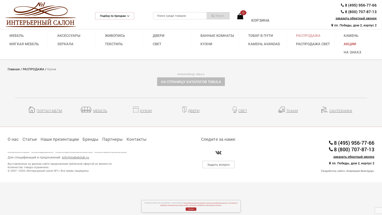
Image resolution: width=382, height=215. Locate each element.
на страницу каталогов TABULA (191, 81)
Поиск (219, 15)
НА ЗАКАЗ (352, 52)
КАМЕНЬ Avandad (264, 44)
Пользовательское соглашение (195, 203)
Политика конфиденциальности (217, 203)
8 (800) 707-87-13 (361, 11)
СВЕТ (157, 44)
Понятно (191, 209)
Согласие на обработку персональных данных (205, 205)
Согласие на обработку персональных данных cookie (74, 152)
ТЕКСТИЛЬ (114, 44)
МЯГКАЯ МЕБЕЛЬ (24, 44)
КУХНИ (206, 44)
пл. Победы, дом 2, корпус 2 (355, 25)
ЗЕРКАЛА (65, 44)
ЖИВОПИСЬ (115, 35)
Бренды (90, 139)
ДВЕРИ (159, 35)
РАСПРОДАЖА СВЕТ (313, 44)
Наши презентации (60, 139)
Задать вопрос (218, 165)
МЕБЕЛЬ (16, 35)
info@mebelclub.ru (75, 157)
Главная (14, 69)
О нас (13, 139)
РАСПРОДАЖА (308, 35)
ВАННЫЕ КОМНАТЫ (217, 35)
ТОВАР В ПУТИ (260, 35)
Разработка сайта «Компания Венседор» (347, 171)
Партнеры (112, 139)
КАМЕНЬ (351, 35)
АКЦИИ (350, 44)
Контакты (136, 139)
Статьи (29, 139)
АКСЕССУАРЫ (68, 35)
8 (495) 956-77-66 (361, 5)
